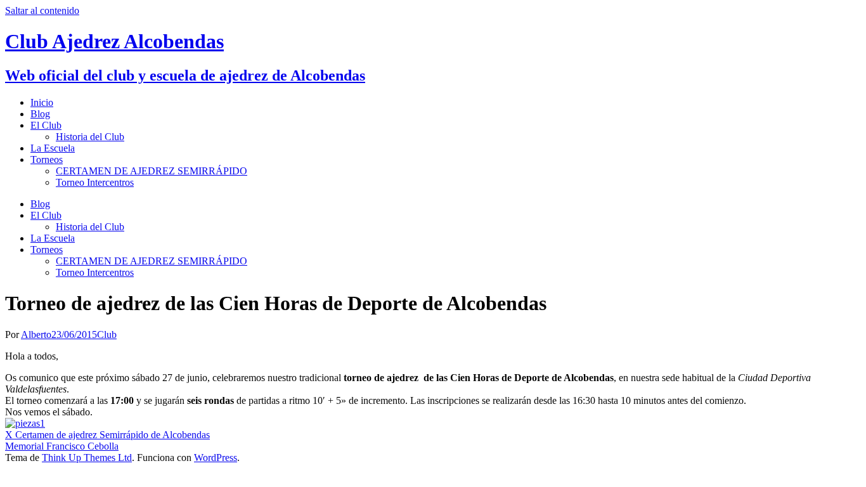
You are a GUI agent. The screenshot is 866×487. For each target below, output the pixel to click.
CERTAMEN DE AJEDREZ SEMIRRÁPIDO (151, 171)
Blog (40, 113)
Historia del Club (90, 136)
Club (107, 334)
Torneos (46, 159)
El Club (45, 125)
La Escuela (52, 148)
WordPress (215, 457)
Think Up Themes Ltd (87, 457)
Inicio (41, 102)
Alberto (36, 334)
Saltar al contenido (42, 10)
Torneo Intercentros (95, 182)
